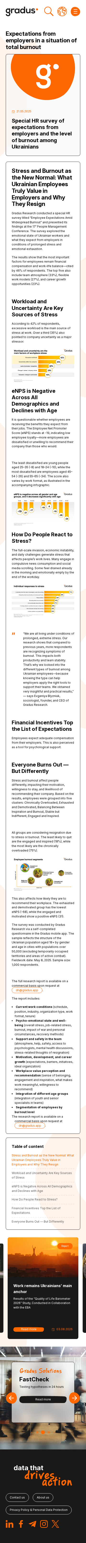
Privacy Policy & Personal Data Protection (39, 1510)
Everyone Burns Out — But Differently (38, 1221)
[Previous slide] (11, 1398)
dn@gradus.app (27, 990)
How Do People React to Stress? (35, 1199)
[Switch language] (62, 11)
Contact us (17, 1497)
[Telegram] (32, 1524)
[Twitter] (55, 1524)
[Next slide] (74, 1398)
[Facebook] (21, 1524)
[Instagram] (44, 1524)
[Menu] (75, 11)
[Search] (49, 11)
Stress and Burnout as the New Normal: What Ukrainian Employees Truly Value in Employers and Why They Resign (43, 1160)
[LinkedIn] (9, 1524)
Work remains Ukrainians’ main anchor (42, 1288)
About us (43, 1497)
